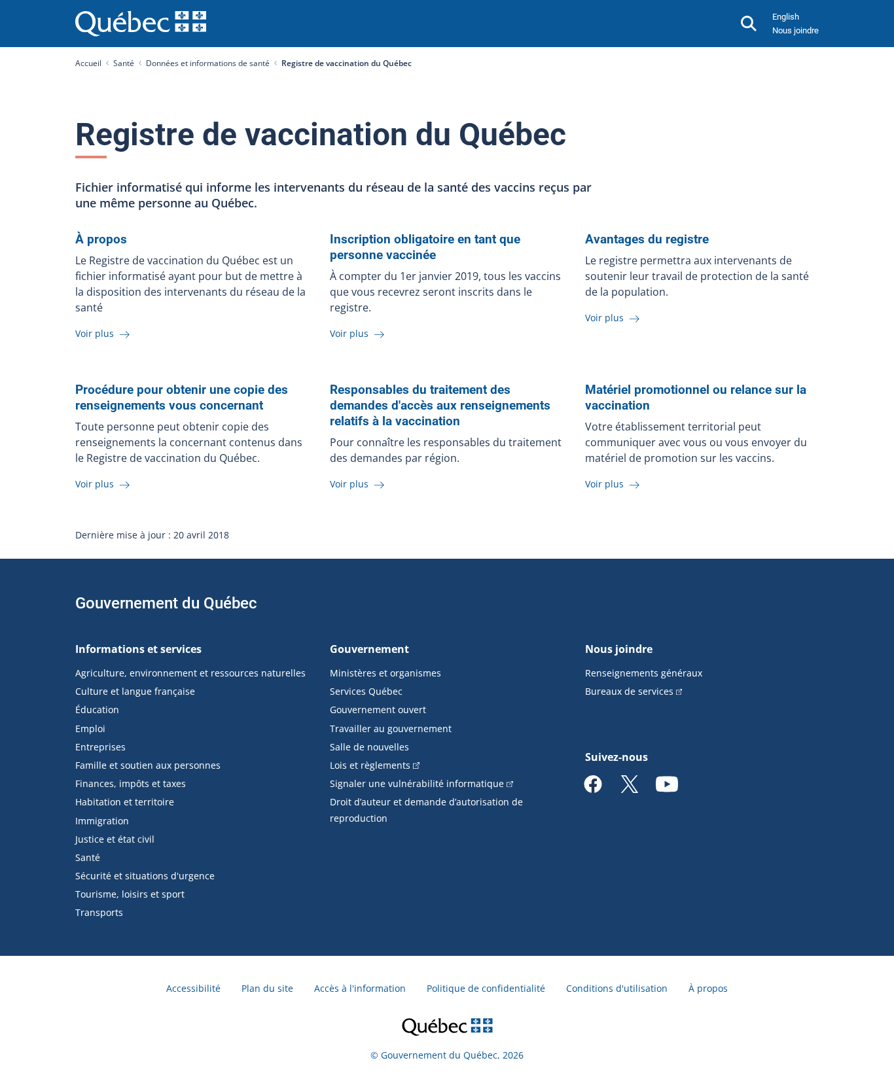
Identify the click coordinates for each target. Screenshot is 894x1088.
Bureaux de (629, 691)
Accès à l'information (360, 988)
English (785, 17)
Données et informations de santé (208, 63)
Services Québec (366, 691)
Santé (123, 63)
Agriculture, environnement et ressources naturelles (190, 673)
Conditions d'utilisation (617, 988)
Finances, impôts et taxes (130, 783)
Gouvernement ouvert (378, 709)
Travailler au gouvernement (391, 728)
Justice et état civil (114, 839)
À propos (708, 988)
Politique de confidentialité (486, 988)
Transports (99, 912)
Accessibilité (193, 988)
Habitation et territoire (124, 802)
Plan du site (267, 988)
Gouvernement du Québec (166, 603)
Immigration (102, 821)
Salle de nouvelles (369, 747)
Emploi (90, 728)
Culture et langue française (135, 691)
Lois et (370, 765)
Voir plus (95, 333)
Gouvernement (369, 649)
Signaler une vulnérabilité (417, 783)
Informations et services (138, 649)
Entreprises (100, 747)
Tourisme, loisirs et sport (130, 894)
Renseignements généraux (643, 673)
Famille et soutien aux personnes (148, 765)
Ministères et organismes (385, 673)
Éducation (97, 709)
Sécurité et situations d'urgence (145, 875)
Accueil (88, 63)
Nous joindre (795, 30)
